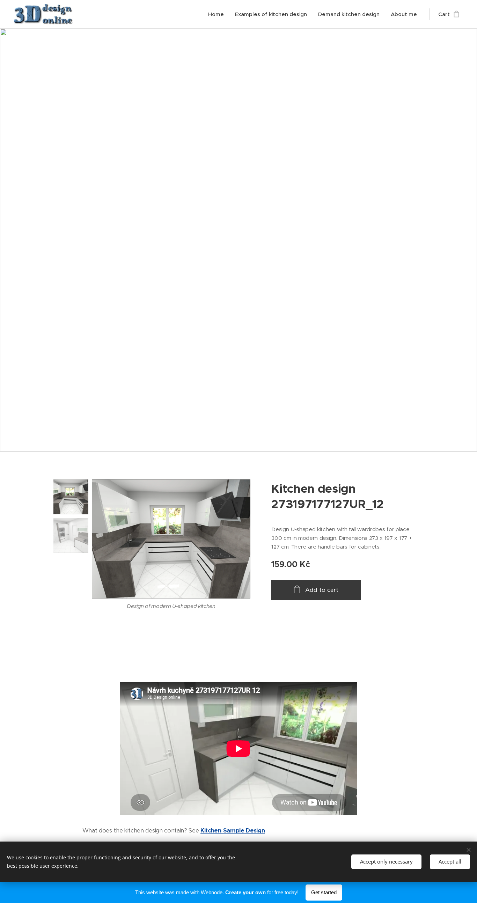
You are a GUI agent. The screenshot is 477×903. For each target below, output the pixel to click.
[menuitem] (217, 14)
